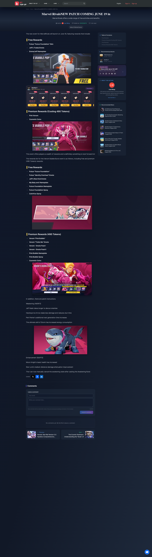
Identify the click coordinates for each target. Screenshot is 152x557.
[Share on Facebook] (100, 73)
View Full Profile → (112, 97)
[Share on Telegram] (109, 73)
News (31, 9)
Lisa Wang (112, 89)
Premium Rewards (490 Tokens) (110, 44)
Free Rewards (105, 38)
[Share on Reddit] (115, 73)
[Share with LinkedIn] (41, 376)
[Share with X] (33, 376)
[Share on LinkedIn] (112, 73)
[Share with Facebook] (37, 376)
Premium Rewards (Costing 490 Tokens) (112, 40)
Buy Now (32, 105)
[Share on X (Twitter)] (103, 73)
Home (27, 9)
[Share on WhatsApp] (106, 73)
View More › (90, 88)
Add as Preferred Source (76, 27)
